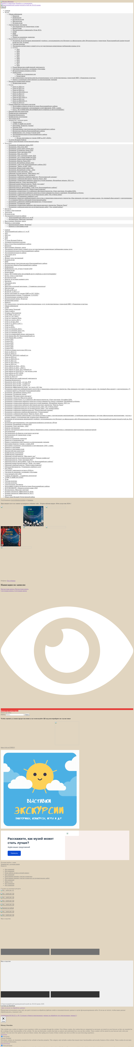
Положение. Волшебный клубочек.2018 (18, 424)
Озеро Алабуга (10, 311)
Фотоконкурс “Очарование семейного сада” (23, 196)
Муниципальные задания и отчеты (24, 71)
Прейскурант (17, 72)
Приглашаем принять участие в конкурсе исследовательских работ (27, 878)
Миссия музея (17, 21)
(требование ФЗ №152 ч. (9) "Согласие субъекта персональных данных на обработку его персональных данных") (39, 1015)
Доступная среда (14, 118)
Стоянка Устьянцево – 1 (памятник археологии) (21, 475)
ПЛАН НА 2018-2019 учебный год (16, 355)
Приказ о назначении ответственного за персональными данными (35, 79)
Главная (7, 10)
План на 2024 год (18, 90)
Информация (17, 17)
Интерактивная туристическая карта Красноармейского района (34, 129)
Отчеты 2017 (9, 341)
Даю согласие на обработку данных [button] (13, 1008)
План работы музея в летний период (17, 873)
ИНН (14, 33)
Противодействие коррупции (18, 111)
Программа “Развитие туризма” (23, 125)
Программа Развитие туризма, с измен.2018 (19, 444)
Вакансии (16, 16)
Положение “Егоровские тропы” (20, 203)
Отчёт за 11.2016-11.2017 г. (14, 323)
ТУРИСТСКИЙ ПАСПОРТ (22, 124)
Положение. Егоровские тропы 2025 (21, 145)
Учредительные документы (18, 25)
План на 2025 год (18, 88)
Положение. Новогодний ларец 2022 (21, 168)
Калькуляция (20, 76)
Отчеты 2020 (9, 346)
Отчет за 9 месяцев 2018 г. (13, 332)
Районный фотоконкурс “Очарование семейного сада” (23, 467)
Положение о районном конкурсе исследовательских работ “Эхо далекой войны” (36, 207)
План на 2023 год (18, 94)
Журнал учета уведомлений (14, 258)
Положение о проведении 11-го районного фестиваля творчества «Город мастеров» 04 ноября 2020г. (42, 191)
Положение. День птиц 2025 (18, 147)
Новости (7, 302)
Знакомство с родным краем (10, 864)
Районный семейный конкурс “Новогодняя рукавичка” (27, 189)
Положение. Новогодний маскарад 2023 (22, 159)
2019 (18, 60)
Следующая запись (14, 591)
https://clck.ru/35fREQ (8, 747)
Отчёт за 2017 (9, 325)
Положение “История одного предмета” (22, 175)
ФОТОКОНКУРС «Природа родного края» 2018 (21, 488)
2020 (18, 58)
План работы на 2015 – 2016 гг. (15, 368)
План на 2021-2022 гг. (20, 97)
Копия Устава (17, 28)
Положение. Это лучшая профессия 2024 (22, 157)
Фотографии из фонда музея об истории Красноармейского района (35, 106)
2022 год (7, 235)
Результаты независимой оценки (19, 81)
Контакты (8, 209)
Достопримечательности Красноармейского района (30, 134)
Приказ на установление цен (26, 74)
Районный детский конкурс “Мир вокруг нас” (24, 173)
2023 (18, 53)
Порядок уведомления (12, 428)
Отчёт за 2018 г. (10, 327)
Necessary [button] (4, 1034)
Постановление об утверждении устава (26, 26)
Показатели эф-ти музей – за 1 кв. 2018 (18, 382)
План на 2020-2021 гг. (20, 101)
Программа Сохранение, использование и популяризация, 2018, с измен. (37, 108)
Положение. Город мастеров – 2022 (20, 171)
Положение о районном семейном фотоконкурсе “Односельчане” (30, 201)
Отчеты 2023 (9, 348)
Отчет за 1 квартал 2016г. (13, 318)
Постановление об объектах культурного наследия (22, 433)
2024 (18, 51)
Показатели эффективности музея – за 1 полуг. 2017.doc (23, 387)
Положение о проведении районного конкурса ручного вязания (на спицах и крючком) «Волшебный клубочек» (46, 193)
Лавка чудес (9, 882)
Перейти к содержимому (24, 3)
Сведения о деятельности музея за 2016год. (19, 470)
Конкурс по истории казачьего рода (17, 279)
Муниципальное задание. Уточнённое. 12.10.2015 (21, 295)
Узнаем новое (17, 122)
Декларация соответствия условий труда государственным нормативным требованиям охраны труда (46, 46)
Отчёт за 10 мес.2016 (12, 322)
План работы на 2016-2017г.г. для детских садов (21, 371)
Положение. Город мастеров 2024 (20, 152)
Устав (6, 479)
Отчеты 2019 (9, 345)
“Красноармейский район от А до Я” (21, 217)
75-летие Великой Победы (17, 140)
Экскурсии (8, 212)
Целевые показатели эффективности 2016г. (19, 491)
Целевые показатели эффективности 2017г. (19, 493)
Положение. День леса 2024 (18, 154)
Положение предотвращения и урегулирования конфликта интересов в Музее (31, 422)
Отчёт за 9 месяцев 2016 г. (13, 329)
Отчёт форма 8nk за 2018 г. (14, 337)
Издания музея (10, 214)
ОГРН (15, 32)
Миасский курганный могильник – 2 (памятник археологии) (25, 286)
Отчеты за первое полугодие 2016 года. (18, 350)
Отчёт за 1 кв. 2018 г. (12, 316)
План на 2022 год (18, 95)
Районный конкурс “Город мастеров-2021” (23, 182)
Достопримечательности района (15, 216)
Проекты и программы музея (18, 226)
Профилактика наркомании (18, 113)
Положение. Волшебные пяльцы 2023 (21, 163)
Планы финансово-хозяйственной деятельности (29, 67)
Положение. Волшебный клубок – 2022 (22, 170)
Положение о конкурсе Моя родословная (18, 398)
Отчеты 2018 (9, 343)
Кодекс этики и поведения (13, 276)
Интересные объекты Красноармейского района (29, 131)
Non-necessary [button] (5, 1043)
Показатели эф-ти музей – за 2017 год (17, 385)
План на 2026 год (18, 86)
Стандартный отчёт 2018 (13, 474)
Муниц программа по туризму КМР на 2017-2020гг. (33, 138)
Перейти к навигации (8, 3)
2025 (18, 49)
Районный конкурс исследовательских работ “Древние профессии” (27, 458)
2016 (18, 65)
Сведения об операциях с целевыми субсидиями (29, 69)
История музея (17, 23)
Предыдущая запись (14, 589)
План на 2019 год (18, 102)
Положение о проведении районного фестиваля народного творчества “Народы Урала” (38, 205)
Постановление (10, 431)
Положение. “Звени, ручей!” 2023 (20, 166)
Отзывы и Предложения (13, 210)
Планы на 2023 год (11, 376)
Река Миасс (8, 468)
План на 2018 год (10, 353)
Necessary (6, 1036)
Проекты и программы (12, 223)
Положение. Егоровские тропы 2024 (21, 150)
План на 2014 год (10, 352)
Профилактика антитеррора (18, 117)
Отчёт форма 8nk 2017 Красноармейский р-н (20, 336)
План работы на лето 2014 (13, 375)
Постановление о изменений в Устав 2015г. (27, 30)
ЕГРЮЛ (15, 35)
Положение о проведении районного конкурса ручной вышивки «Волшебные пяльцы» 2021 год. (41, 180)
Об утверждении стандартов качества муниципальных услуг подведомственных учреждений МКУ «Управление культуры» (54, 78)
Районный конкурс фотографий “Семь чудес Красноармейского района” (33, 187)
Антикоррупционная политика (15, 242)
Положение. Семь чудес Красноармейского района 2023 (27, 164)
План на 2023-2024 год (20, 92)
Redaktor (30, 500)
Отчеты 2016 (9, 339)
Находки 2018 (17, 127)
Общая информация (15, 14)
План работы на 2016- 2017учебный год (18, 369)
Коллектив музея (18, 19)
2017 (18, 63)
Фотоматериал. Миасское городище (21, 219)
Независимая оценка (19, 83)
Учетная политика (19, 44)
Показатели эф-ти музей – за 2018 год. (17, 383)
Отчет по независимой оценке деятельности (19, 334)
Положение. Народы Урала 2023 (19, 161)
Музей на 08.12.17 (11, 290)
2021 (18, 56)
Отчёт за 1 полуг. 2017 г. (13, 320)
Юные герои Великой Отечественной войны (24, 141)
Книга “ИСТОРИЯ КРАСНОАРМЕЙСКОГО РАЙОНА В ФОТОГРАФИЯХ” (38, 109)
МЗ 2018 (7, 284)
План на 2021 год (18, 99)
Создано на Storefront (8, 1006)
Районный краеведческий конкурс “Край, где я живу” (27, 184)
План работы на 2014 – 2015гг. (15, 366)
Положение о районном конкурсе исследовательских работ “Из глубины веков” (35, 194)
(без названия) (9, 869)
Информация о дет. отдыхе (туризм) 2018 (26, 132)
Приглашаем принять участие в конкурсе (18, 876)
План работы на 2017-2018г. (14, 373)
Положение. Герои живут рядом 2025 (21, 148)
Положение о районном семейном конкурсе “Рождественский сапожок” (33, 177)
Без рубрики (11, 581)
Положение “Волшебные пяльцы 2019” (18, 392)
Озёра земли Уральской (12, 309)
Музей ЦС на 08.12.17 (12, 291)
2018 (18, 62)
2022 (18, 55)
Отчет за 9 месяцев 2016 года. (15, 330)
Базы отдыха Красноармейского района (18, 244)
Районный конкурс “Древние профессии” (23, 186)
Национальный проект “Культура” (20, 224)
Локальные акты (10, 283)
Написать (14, 853)
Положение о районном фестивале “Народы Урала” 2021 (28, 178)
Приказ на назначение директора (24, 37)
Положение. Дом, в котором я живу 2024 (22, 155)
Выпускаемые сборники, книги (15, 221)
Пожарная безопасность (17, 115)
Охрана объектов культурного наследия (22, 104)
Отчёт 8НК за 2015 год (12, 314)
